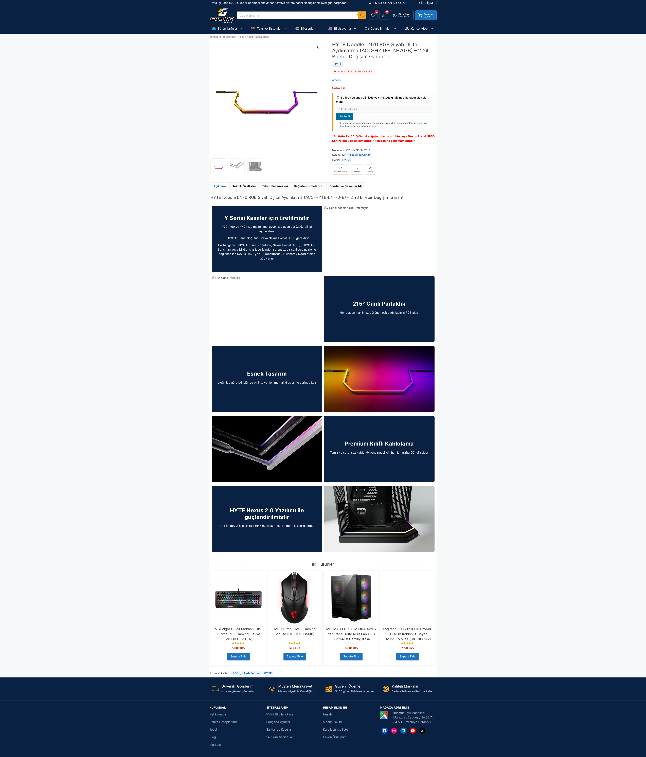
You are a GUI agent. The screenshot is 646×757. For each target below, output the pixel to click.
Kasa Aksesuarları (258, 36)
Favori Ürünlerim (335, 737)
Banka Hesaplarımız (223, 722)
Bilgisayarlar (342, 28)
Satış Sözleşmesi (278, 722)
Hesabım (329, 714)
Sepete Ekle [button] (238, 656)
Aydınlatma (251, 673)
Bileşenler (308, 28)
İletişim (214, 729)
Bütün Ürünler (227, 28)
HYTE (338, 64)
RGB (236, 673)
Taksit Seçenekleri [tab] (275, 186)
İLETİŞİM (427, 3)
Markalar (215, 744)
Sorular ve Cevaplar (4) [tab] (346, 186)
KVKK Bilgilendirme (279, 714)
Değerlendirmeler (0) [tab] (309, 186)
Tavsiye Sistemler (269, 28)
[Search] (362, 15)
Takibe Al (345, 116)
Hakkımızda (217, 714)
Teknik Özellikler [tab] (244, 186)
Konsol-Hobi (419, 28)
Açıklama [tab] (220, 186)
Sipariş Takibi (332, 722)
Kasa (241, 36)
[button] (317, 47)
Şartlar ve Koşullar (279, 729)
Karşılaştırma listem (337, 729)
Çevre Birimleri (381, 28)
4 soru (336, 80)
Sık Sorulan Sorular (279, 737)
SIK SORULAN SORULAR (390, 3)
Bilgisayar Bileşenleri (223, 36)
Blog (212, 737)
